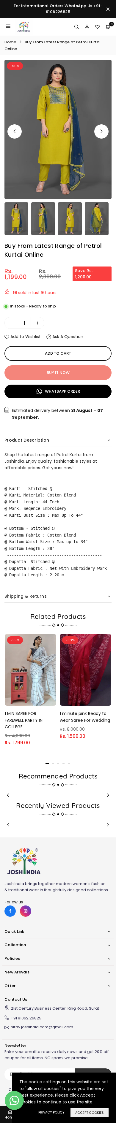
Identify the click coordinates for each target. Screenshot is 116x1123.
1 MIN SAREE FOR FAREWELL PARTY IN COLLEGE (24, 720)
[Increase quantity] (37, 323)
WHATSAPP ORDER (62, 391)
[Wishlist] (97, 26)
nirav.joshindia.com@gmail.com (42, 1027)
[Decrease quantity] (11, 323)
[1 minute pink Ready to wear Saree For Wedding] (85, 670)
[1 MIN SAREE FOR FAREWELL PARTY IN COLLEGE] (30, 670)
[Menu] (8, 26)
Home (10, 42)
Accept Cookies (89, 1112)
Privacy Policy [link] (51, 1112)
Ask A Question (67, 337)
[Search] (76, 26)
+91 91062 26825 (26, 1018)
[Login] (87, 26)
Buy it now (58, 372)
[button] (101, 131)
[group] (58, 129)
